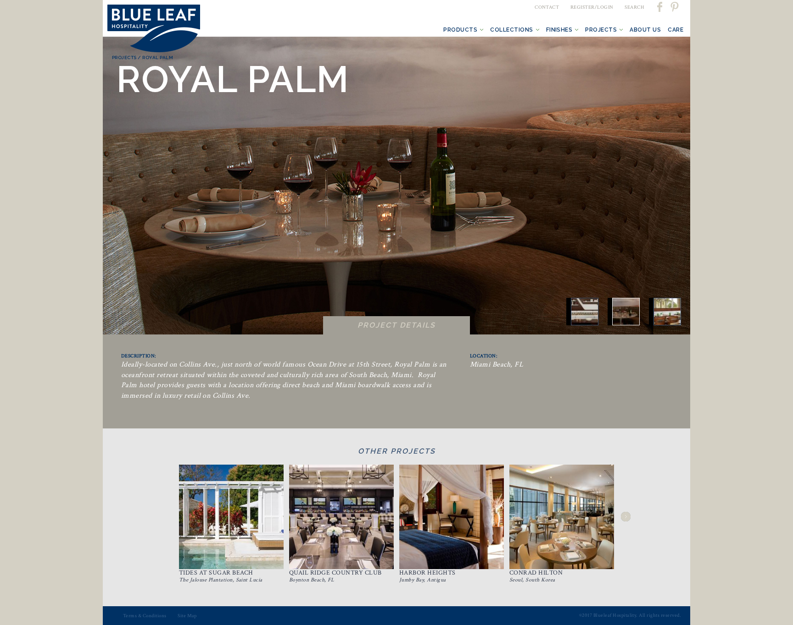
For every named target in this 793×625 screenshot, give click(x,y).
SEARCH (634, 7)
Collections (511, 30)
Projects (601, 30)
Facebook (660, 7)
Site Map (187, 616)
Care (675, 30)
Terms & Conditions (145, 616)
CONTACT (547, 7)
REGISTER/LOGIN (592, 7)
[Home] (153, 30)
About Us (645, 30)
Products (460, 30)
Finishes (559, 30)
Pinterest (674, 7)
